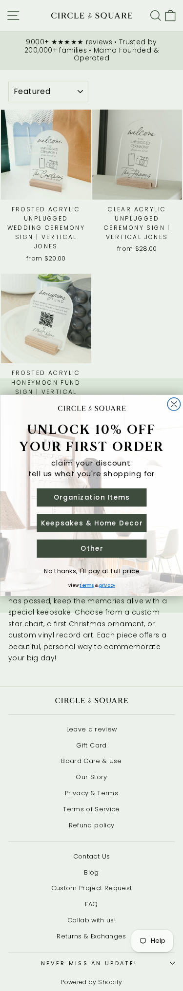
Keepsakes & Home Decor (91, 522)
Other (91, 548)
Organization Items (91, 497)
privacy (107, 585)
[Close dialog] (173, 404)
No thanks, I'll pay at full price (92, 571)
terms (87, 585)
